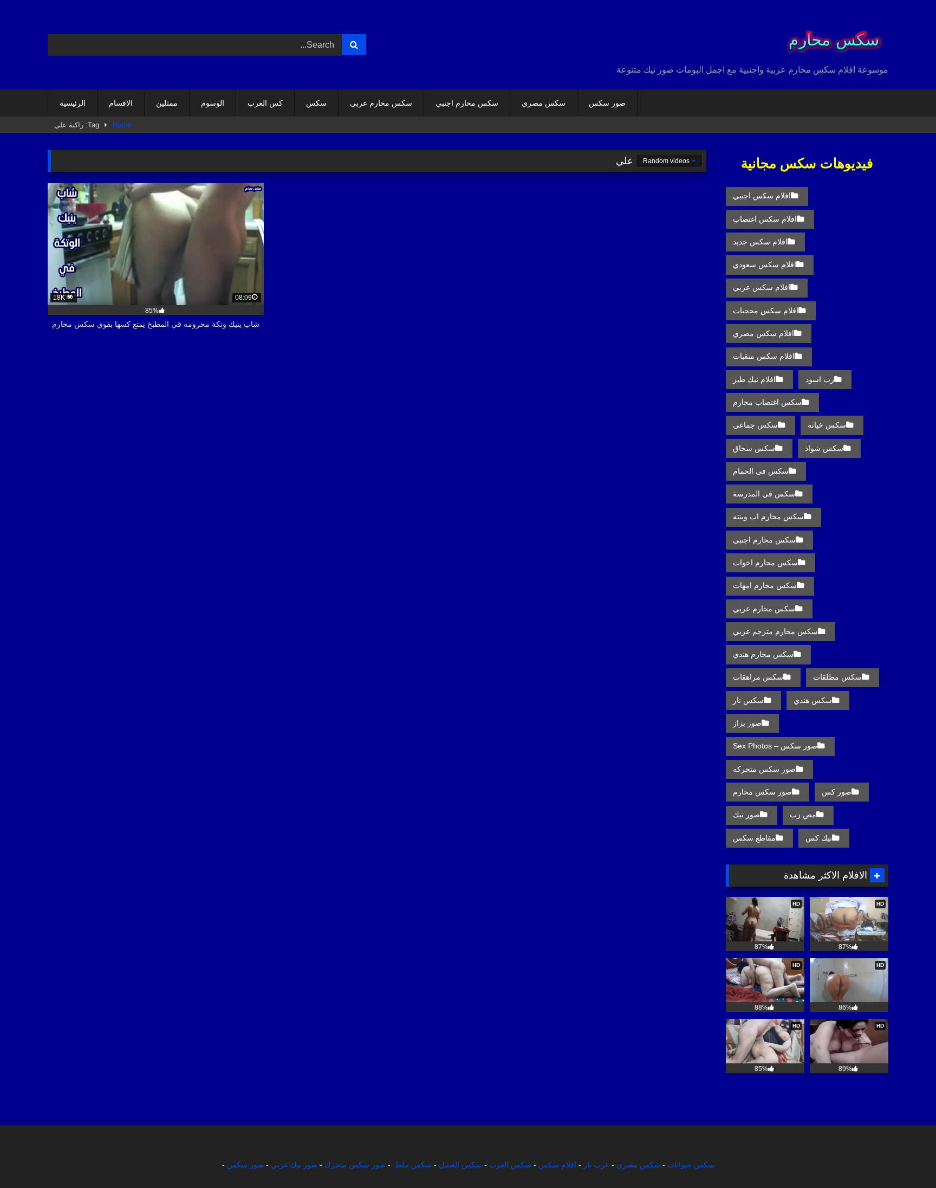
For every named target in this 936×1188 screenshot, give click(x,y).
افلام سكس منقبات (764, 356)
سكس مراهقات (758, 677)
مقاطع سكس (754, 838)
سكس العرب (510, 1164)
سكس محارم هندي (763, 654)
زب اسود (819, 379)
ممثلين (167, 103)
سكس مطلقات (837, 677)
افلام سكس (557, 1164)
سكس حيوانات (690, 1164)
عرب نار (596, 1164)
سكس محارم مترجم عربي (775, 631)
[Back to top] (902, 1155)
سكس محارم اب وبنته (768, 516)
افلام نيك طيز (754, 379)
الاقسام (121, 103)
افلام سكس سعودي (764, 264)
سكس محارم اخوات (765, 562)
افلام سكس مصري (763, 333)
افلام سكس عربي (761, 287)
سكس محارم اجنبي (466, 103)
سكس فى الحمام (761, 471)
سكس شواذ (824, 448)
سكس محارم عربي (381, 103)
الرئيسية (73, 103)
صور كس (836, 791)
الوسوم (212, 103)
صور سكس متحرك (355, 1164)
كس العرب (265, 103)
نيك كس (818, 838)
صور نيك (746, 814)
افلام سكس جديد (760, 241)
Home (122, 125)
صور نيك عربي (294, 1164)
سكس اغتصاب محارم (767, 402)
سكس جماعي (755, 425)
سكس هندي (813, 700)
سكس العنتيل (460, 1164)
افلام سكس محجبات (765, 310)
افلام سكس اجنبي (762, 195)
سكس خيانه (827, 425)
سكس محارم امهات (765, 585)
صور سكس (607, 103)
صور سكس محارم (762, 791)
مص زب (803, 814)
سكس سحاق (754, 448)
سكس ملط (413, 1164)
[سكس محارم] (830, 36)
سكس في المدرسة (764, 493)
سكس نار (748, 700)
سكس (316, 103)
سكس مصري (544, 103)
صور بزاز (747, 723)
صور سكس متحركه (764, 769)
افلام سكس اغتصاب (765, 219)
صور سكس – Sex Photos (775, 745)
